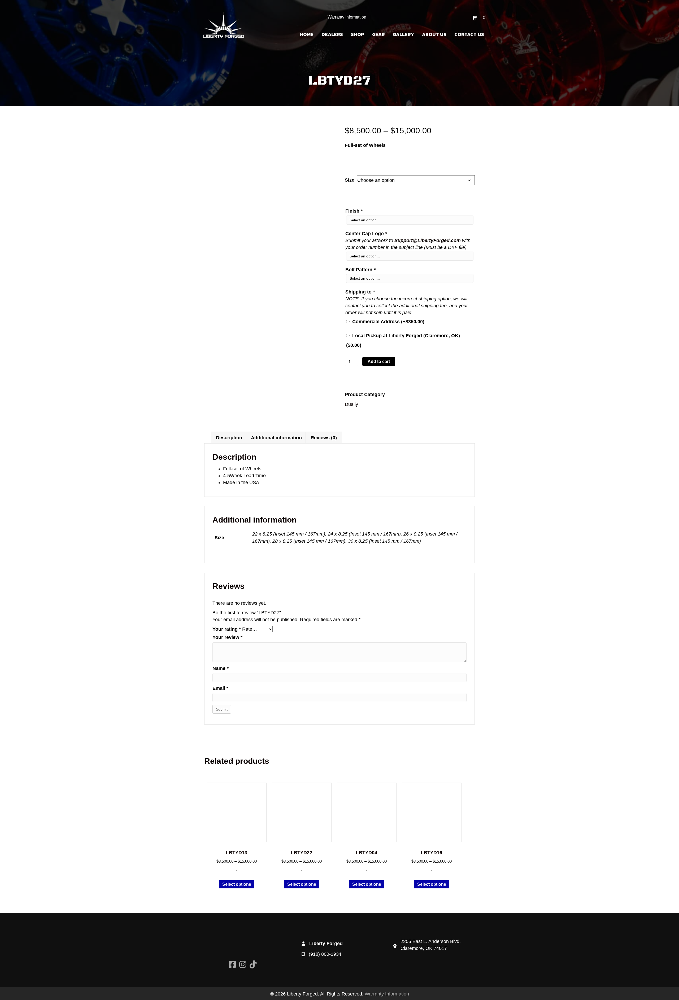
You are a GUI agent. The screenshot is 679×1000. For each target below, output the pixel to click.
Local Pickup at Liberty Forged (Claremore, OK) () (403, 340)
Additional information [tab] (276, 437)
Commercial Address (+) (387, 321)
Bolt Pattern (360, 269)
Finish (354, 211)
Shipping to (360, 292)
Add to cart (379, 361)
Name (220, 668)
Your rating (226, 629)
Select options (236, 884)
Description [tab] (229, 437)
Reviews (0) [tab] (324, 437)
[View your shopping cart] (475, 17)
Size (349, 180)
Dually (351, 404)
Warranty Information (347, 17)
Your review (227, 637)
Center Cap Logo (366, 233)
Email (220, 688)
